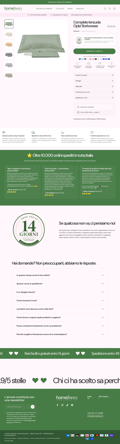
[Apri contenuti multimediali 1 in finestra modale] (41, 46)
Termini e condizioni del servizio (38, 438)
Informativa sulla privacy (23, 438)
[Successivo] (62, 49)
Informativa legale (8, 440)
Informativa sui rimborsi (10, 438)
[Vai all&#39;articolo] (8, 24)
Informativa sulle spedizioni (53, 438)
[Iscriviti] (32, 407)
